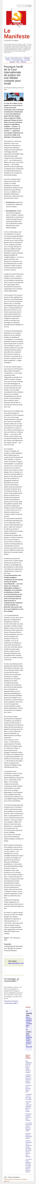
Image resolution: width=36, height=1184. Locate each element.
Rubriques (27, 58)
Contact (24, 1179)
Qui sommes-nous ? (16, 58)
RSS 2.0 (6, 1181)
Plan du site (7, 1179)
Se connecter (16, 1179)
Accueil (7, 58)
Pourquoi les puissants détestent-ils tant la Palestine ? (29, 1117)
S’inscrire (15, 1001)
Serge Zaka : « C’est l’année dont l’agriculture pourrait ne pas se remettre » (29, 1106)
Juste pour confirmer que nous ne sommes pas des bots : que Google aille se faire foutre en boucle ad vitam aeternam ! (29, 1148)
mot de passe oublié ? (11, 1003)
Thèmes (8, 60)
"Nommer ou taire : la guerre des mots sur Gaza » (28, 1088)
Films (17, 62)
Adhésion (23, 62)
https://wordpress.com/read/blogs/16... (21, 963)
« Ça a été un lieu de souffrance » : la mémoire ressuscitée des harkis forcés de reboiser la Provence (29, 1165)
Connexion (7, 1001)
